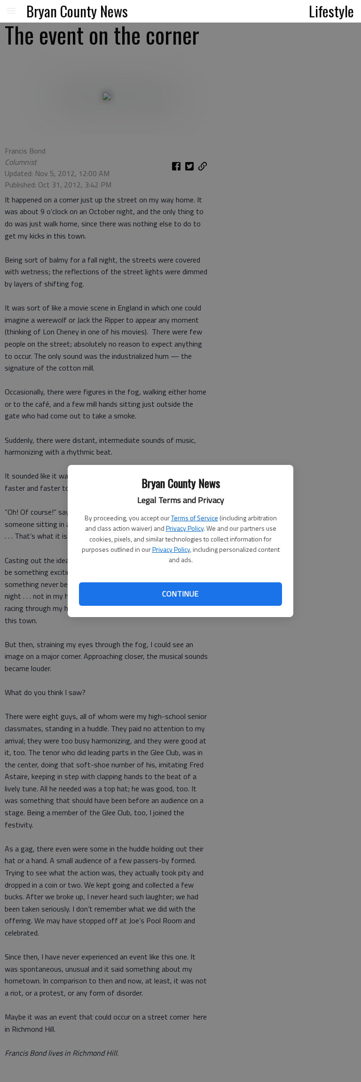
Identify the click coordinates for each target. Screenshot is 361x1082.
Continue (180, 593)
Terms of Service (194, 518)
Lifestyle (331, 11)
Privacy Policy (185, 528)
